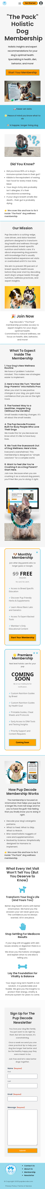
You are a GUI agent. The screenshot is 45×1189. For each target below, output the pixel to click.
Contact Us (29, 1165)
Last (9, 1081)
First (9, 1072)
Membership (30, 1172)
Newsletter (29, 1175)
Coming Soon (22, 742)
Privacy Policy (11, 1186)
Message (16, 1107)
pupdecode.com (26, 1181)
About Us (28, 1169)
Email (14, 1094)
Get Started (30, 3)
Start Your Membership (22, 72)
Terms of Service (25, 1186)
